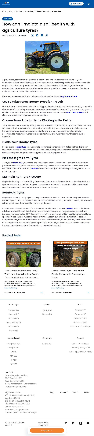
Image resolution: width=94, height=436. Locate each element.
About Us (63, 392)
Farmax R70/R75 (14, 322)
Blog (52, 392)
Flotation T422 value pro (80, 326)
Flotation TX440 (80, 322)
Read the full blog (10, 288)
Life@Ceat (47, 343)
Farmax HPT (14, 314)
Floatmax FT (80, 310)
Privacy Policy (43, 425)
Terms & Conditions (80, 343)
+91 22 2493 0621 (22, 404)
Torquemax (13, 310)
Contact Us (45, 430)
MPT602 (13, 356)
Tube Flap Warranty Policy (80, 352)
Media (86, 392)
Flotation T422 (80, 318)
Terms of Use (43, 423)
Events (76, 392)
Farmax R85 (13, 326)
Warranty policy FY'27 (80, 347)
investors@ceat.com (19, 409)
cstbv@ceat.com (18, 386)
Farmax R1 (13, 330)
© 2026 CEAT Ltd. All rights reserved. (15, 424)
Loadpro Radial (13, 343)
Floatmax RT (80, 314)
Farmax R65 (13, 318)
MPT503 (13, 364)
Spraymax (47, 310)
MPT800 (13, 360)
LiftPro (13, 352)
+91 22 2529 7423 (16, 406)
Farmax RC (47, 314)
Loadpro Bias (13, 347)
